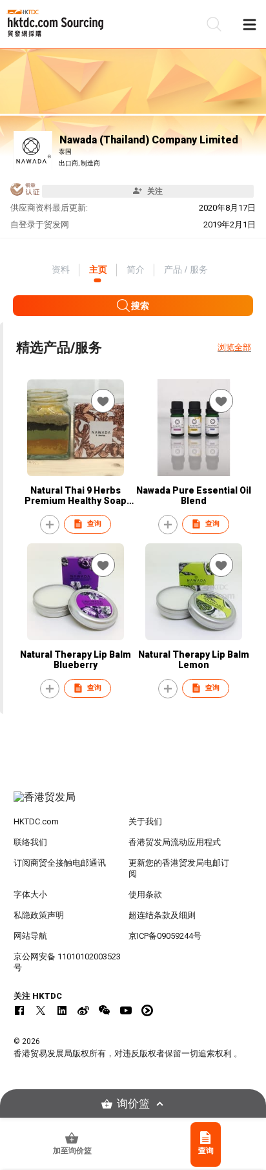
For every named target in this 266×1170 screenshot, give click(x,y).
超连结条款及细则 (162, 915)
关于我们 (145, 821)
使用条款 (145, 894)
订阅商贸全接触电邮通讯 (60, 863)
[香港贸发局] (133, 803)
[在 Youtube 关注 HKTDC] (126, 1010)
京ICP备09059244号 (164, 936)
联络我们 (30, 842)
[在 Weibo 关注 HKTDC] (83, 1010)
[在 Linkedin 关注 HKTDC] (62, 1010)
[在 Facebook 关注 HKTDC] (19, 1010)
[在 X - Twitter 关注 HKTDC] (40, 1010)
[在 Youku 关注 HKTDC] (147, 1010)
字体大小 (30, 894)
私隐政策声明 (39, 915)
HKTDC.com (36, 821)
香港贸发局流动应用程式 (174, 842)
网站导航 (30, 936)
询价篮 (133, 1104)
